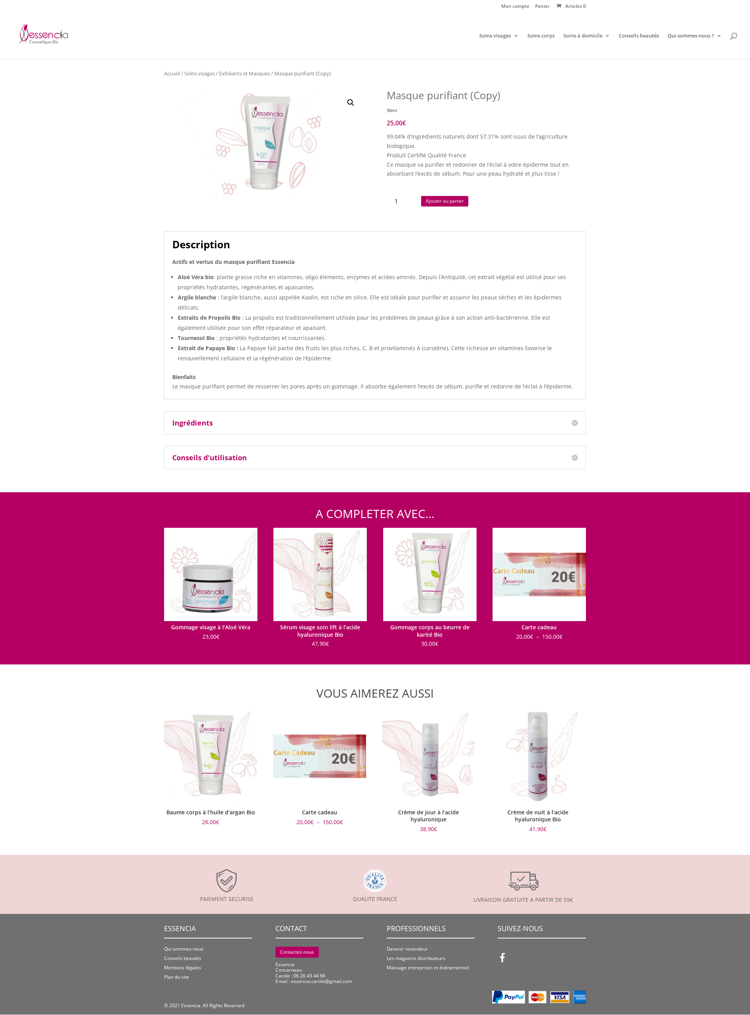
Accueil (172, 73)
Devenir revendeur (407, 949)
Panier (542, 6)
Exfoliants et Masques (244, 73)
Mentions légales (182, 967)
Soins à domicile (582, 36)
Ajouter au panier (445, 201)
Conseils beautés (639, 36)
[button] (351, 103)
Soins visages (495, 36)
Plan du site (176, 977)
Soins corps (541, 36)
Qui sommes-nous (184, 949)
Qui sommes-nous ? (691, 36)
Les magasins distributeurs (416, 958)
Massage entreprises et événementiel (428, 967)
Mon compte (515, 6)
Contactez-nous (297, 952)
